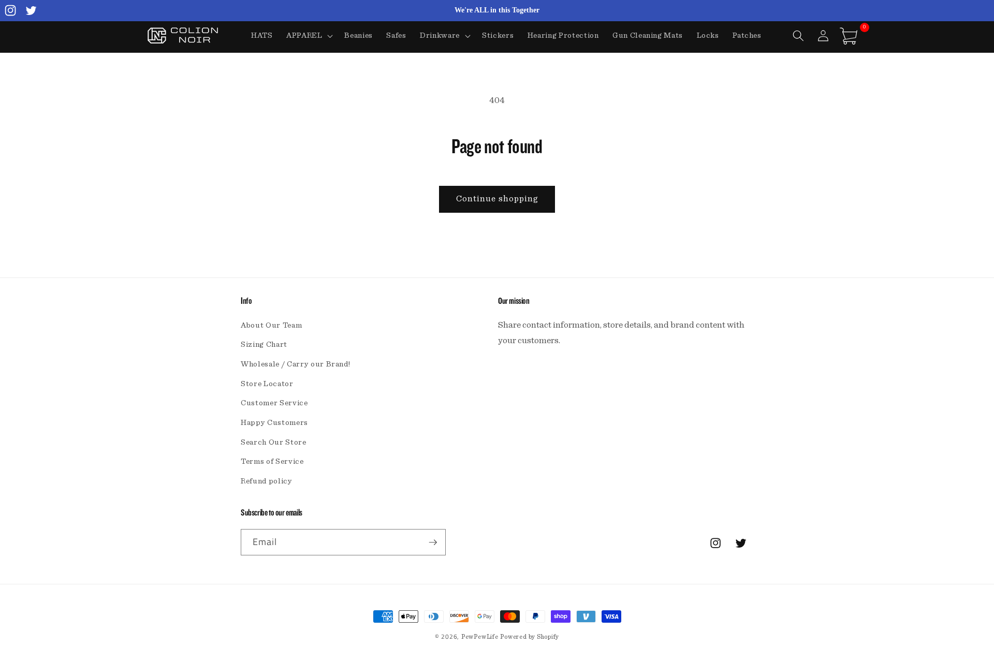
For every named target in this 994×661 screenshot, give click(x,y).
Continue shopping (497, 199)
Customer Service (274, 403)
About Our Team (271, 325)
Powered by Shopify (529, 637)
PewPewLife (480, 637)
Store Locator (267, 384)
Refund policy (267, 481)
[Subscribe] (432, 542)
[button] (309, 36)
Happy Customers (274, 423)
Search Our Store (273, 442)
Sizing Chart (264, 344)
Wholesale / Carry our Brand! (295, 364)
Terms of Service (272, 461)
